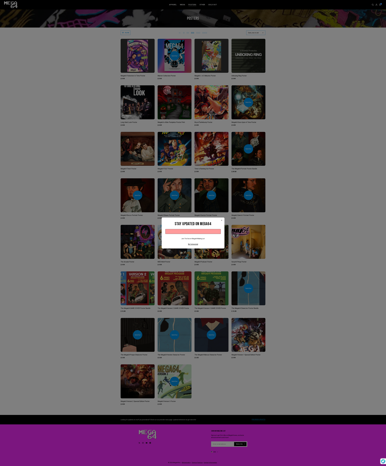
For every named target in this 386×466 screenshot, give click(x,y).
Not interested (193, 244)
